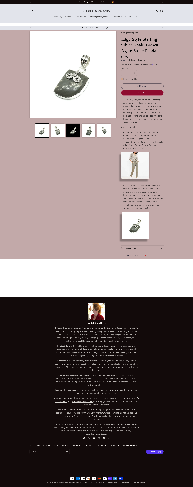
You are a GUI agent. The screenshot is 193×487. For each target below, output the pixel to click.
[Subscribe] (67, 451)
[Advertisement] (35, 265)
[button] (31, 10)
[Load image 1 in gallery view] (42, 130)
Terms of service (112, 483)
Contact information (139, 483)
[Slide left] (31, 130)
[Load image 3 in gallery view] (73, 130)
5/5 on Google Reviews (82, 401)
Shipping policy (125, 483)
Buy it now (142, 92)
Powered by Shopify (74, 483)
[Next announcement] (162, 2)
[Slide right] (114, 130)
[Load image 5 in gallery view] (104, 130)
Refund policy (88, 483)
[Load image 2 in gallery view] (57, 130)
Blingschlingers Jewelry (60, 483)
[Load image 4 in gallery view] (88, 130)
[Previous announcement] (30, 2)
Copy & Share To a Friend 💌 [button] (135, 255)
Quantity (124, 68)
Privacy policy (99, 483)
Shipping (124, 60)
